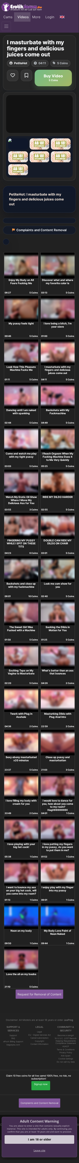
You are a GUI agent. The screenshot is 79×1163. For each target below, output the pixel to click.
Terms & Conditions (66, 1049)
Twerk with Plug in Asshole (21, 715)
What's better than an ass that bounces (58, 672)
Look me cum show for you (57, 585)
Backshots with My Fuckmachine (57, 412)
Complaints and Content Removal (39, 1103)
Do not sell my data (66, 1062)
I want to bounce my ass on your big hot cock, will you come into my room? (21, 890)
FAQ (13, 1038)
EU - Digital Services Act (39, 1035)
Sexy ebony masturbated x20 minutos (21, 759)
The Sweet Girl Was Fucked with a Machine (21, 628)
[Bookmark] (26, 75)
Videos (23, 17)
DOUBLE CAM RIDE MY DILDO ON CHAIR (57, 542)
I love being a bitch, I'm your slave (58, 325)
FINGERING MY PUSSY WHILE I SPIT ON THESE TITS (21, 543)
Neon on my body (21, 930)
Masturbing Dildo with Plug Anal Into (57, 715)
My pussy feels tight (21, 323)
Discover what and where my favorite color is (57, 281)
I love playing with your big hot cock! (21, 845)
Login (49, 17)
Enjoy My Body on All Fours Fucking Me (21, 281)
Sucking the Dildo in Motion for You (58, 628)
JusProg (68, 1019)
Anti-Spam (65, 1056)
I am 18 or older (39, 1139)
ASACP (65, 1046)
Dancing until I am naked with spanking (21, 412)
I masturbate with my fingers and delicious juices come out (58, 370)
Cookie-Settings (65, 1058)
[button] (62, 17)
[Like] (12, 75)
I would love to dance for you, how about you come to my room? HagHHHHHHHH (57, 805)
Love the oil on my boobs (21, 974)
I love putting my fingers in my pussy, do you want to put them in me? (57, 847)
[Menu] (6, 26)
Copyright (39, 1041)
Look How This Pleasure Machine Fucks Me (21, 368)
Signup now (40, 1084)
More (36, 17)
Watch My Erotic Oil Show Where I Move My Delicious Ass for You (21, 500)
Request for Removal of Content (39, 994)
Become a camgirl (66, 1035)
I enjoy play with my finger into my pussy (58, 889)
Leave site (39, 1150)
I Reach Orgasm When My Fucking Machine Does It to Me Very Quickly (57, 456)
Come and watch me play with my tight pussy (21, 455)
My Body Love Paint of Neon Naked (57, 932)
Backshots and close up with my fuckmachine (21, 585)
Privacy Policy (65, 1052)
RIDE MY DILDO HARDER (58, 497)
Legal (39, 1032)
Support (13, 1035)
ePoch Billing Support (13, 1041)
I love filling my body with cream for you (21, 802)
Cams (7, 17)
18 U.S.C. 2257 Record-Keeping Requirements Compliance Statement (66, 1040)
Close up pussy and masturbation (58, 759)
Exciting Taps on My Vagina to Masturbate (21, 672)
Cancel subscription (39, 1038)
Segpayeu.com (13, 1045)
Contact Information (39, 1044)
